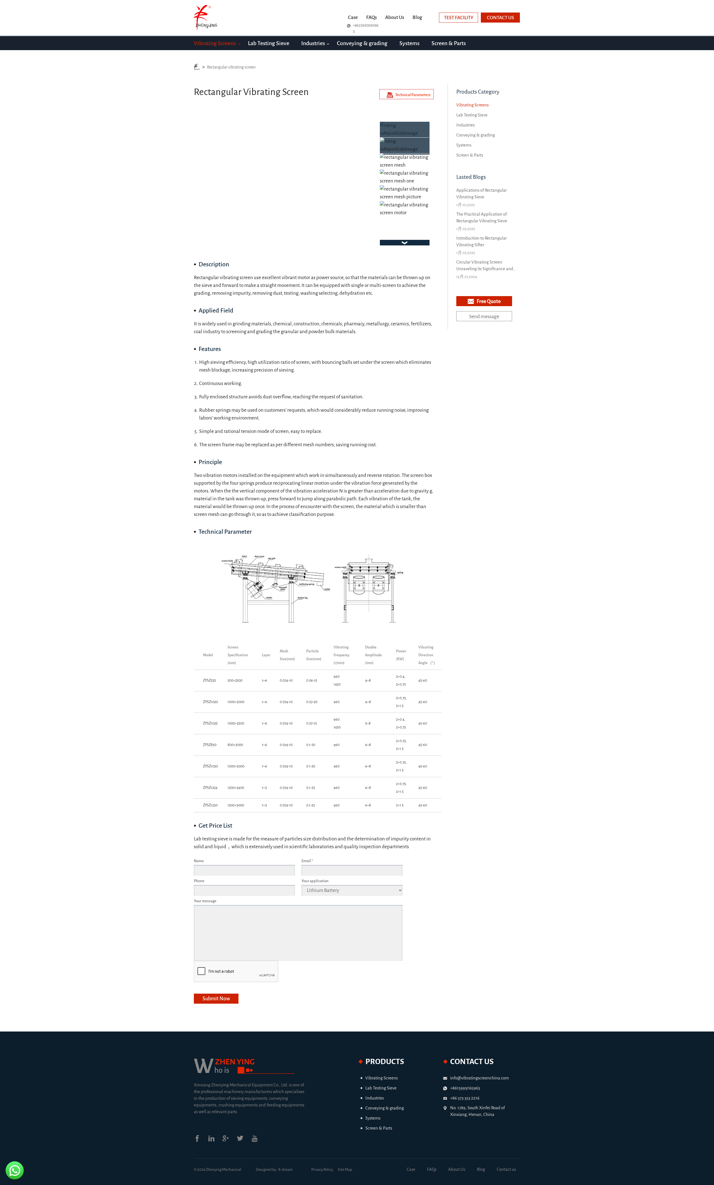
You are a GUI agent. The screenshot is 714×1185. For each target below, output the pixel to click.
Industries (313, 43)
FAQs (371, 17)
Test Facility (458, 17)
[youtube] (258, 1141)
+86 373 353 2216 (464, 1098)
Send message (484, 316)
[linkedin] (215, 1141)
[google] (229, 1141)
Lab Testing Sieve (268, 43)
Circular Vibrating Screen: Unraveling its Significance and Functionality (484, 266)
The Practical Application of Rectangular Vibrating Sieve (481, 217)
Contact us (500, 17)
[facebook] (201, 1141)
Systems (409, 43)
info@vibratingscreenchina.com (479, 1078)
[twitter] (244, 1141)
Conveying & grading (362, 43)
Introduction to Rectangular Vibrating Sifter (481, 241)
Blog (417, 17)
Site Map (345, 1169)
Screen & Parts (448, 43)
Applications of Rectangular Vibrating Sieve (481, 193)
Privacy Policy (322, 1169)
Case (353, 17)
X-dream (285, 1169)
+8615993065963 (365, 26)
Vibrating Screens (215, 43)
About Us (394, 17)
